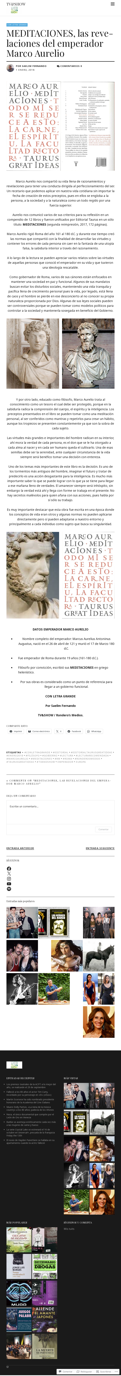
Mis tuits (69, 1229)
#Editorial (60, 752)
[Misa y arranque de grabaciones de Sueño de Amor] (19, 1347)
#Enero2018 (14, 755)
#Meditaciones (41, 758)
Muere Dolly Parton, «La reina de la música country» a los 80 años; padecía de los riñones (30, 1108)
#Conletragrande (37, 752)
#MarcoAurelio (17, 758)
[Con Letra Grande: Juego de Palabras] (19, 1320)
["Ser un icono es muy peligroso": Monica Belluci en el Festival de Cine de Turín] (99, 989)
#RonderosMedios (87, 758)
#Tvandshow (46, 761)
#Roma (67, 758)
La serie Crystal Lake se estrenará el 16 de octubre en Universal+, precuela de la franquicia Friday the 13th (30, 1132)
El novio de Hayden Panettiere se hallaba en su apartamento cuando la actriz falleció (30, 1142)
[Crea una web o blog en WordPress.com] (7, 1366)
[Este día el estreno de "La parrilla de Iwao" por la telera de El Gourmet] (54, 989)
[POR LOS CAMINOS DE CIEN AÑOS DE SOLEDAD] (19, 1240)
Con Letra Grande (17, 25)
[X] (9, 873)
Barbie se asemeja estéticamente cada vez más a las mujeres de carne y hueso (31, 1123)
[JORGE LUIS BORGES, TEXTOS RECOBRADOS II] (19, 1267)
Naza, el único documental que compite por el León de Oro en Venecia (30, 1116)
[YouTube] (9, 883)
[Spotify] (9, 888)
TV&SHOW (16, 3)
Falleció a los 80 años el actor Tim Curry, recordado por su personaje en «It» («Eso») (28, 1093)
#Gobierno (50, 755)
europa (81, 761)
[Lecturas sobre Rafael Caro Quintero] (54, 923)
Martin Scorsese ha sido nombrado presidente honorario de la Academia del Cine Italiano (30, 1101)
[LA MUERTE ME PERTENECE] (44, 1347)
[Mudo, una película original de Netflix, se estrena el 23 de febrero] (19, 1294)
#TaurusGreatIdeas (20, 761)
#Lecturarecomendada (92, 755)
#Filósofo (33, 755)
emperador (65, 761)
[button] (32, 353)
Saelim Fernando (34, 66)
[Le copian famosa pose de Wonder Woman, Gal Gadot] (67, 956)
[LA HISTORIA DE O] (44, 1240)
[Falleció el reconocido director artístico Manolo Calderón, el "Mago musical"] (22, 923)
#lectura (66, 755)
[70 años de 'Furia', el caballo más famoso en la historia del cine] (99, 956)
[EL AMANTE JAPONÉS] (44, 1320)
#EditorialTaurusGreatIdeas (91, 752)
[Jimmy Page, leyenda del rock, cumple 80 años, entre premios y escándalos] (22, 989)
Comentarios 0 (71, 66)
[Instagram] (9, 878)
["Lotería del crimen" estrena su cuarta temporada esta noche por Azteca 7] (99, 923)
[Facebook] (9, 868)
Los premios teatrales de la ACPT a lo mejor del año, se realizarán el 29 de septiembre (31, 1086)
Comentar (103, 829)
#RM (57, 758)
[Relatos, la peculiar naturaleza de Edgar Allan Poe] (44, 1294)
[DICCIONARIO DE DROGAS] (44, 1267)
